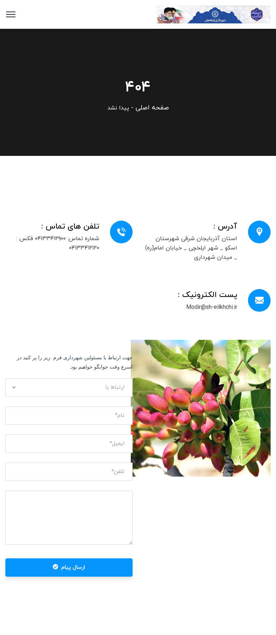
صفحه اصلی (152, 107)
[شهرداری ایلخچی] (214, 13)
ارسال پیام (73, 567)
